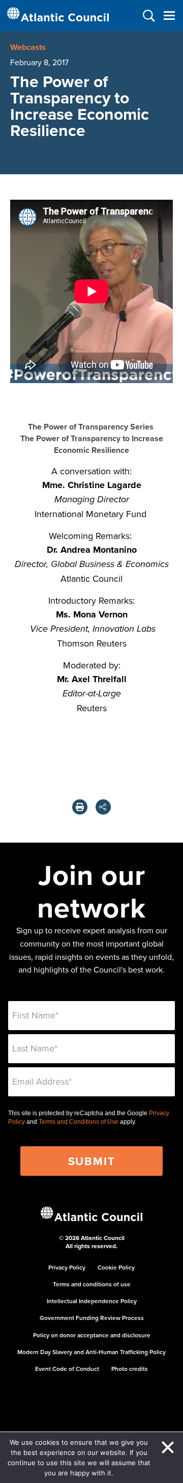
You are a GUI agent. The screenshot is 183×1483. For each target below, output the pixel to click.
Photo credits (129, 1368)
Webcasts (28, 47)
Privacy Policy (66, 1267)
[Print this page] (79, 807)
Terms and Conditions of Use (78, 1121)
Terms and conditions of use (92, 1284)
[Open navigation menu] (169, 15)
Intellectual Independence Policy (92, 1301)
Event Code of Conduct (67, 1368)
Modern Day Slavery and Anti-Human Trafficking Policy (91, 1351)
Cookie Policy (116, 1267)
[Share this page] (103, 807)
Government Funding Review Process (92, 1317)
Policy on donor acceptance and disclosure (91, 1335)
